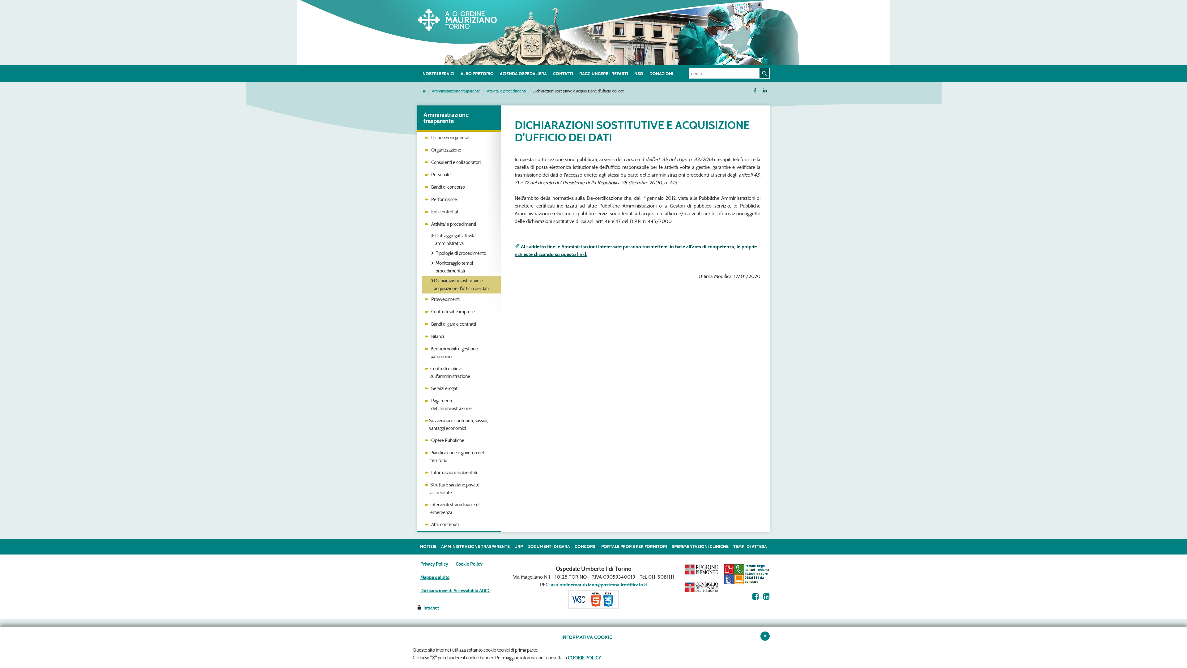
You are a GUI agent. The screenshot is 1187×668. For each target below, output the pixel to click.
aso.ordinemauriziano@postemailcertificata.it (599, 585)
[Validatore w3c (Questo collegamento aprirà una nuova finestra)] (593, 599)
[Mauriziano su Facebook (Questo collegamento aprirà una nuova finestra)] (755, 596)
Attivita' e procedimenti (506, 91)
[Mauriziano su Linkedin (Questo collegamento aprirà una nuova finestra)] (766, 596)
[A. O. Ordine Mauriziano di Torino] (463, 18)
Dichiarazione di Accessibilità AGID (455, 590)
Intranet (431, 608)
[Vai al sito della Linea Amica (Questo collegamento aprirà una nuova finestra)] (746, 574)
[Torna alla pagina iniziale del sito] (424, 91)
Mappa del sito (434, 577)
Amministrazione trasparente (456, 91)
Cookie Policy (469, 564)
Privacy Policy (434, 564)
